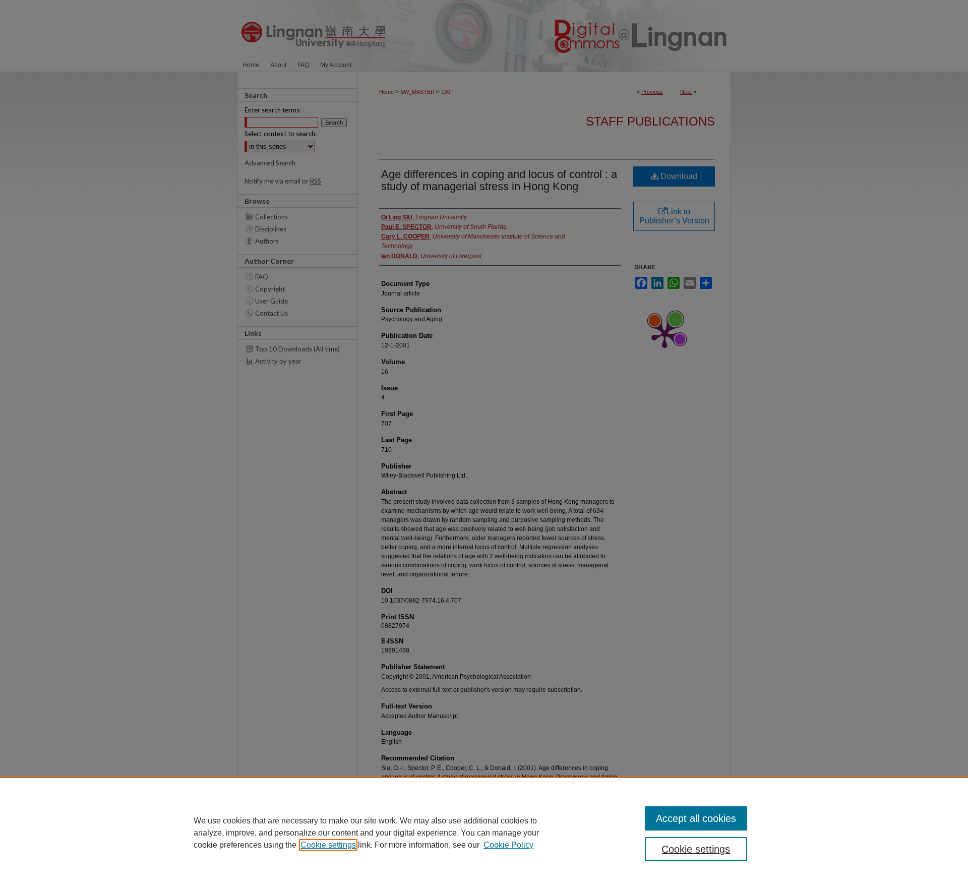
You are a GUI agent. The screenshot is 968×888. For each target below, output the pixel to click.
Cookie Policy (508, 845)
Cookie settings (328, 845)
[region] (484, 832)
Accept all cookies (696, 818)
